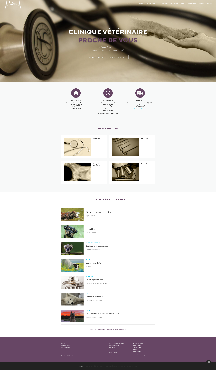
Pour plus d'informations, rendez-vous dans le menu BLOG (108, 329)
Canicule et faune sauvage (97, 246)
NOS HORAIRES (108, 100)
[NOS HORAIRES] (108, 93)
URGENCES (140, 100)
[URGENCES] (140, 93)
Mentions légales (65, 345)
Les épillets (90, 229)
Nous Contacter (65, 347)
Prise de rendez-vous (206, 3)
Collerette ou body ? (94, 296)
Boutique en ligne (96, 57)
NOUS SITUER (76, 100)
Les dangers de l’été (94, 263)
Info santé (174, 3)
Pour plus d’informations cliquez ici (140, 109)
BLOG (182, 3)
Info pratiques (163, 3)
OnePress (108, 366)
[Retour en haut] (209, 362)
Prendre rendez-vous (117, 57)
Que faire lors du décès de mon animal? (102, 313)
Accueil (142, 3)
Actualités (89, 209)
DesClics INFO (69, 355)
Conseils (97, 242)
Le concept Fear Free (94, 279)
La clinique (151, 3)
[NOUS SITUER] (76, 93)
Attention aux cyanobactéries (98, 212)
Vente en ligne (191, 3)
